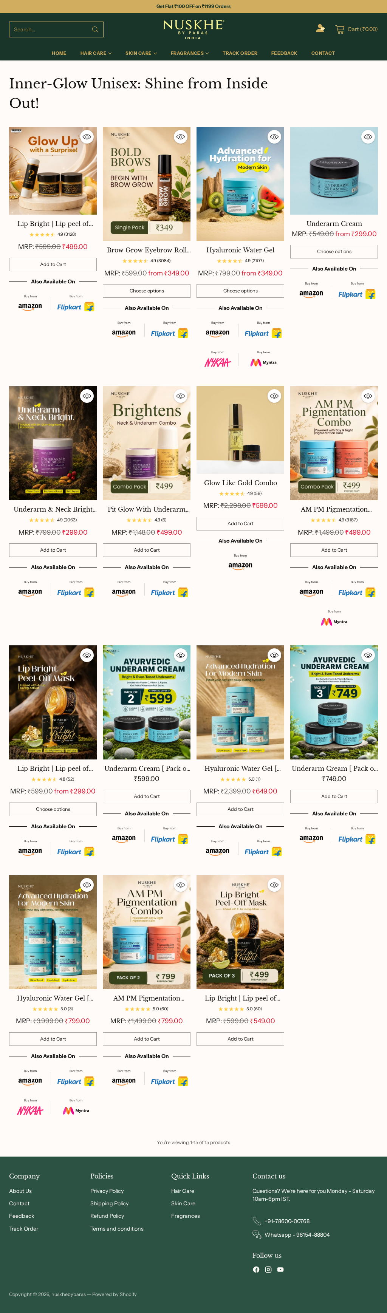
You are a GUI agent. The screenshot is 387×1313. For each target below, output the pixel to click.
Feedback (21, 1215)
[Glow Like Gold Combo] (240, 430)
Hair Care (182, 1191)
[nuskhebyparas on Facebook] (256, 1270)
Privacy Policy (107, 1191)
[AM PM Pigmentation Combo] (334, 443)
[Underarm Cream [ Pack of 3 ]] (334, 702)
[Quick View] (87, 137)
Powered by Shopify (114, 1294)
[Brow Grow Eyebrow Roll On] (146, 184)
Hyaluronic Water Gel (240, 250)
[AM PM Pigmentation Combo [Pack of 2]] (146, 932)
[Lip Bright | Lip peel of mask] (53, 702)
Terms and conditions (117, 1228)
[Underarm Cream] (334, 171)
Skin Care (183, 1203)
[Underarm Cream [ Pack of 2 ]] (146, 702)
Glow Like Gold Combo (240, 483)
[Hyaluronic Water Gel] (240, 184)
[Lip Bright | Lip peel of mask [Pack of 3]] (240, 932)
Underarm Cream (334, 223)
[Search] (95, 29)
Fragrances (185, 1215)
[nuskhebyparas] (193, 29)
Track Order (23, 1228)
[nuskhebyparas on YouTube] (280, 1270)
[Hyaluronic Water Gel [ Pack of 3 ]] (240, 702)
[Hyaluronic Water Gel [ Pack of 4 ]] (53, 932)
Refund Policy (107, 1215)
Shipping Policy (109, 1203)
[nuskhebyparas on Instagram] (268, 1270)
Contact (19, 1203)
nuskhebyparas (68, 1294)
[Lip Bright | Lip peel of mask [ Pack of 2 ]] (53, 171)
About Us (20, 1191)
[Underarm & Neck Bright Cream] (53, 443)
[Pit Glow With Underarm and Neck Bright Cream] (146, 443)
